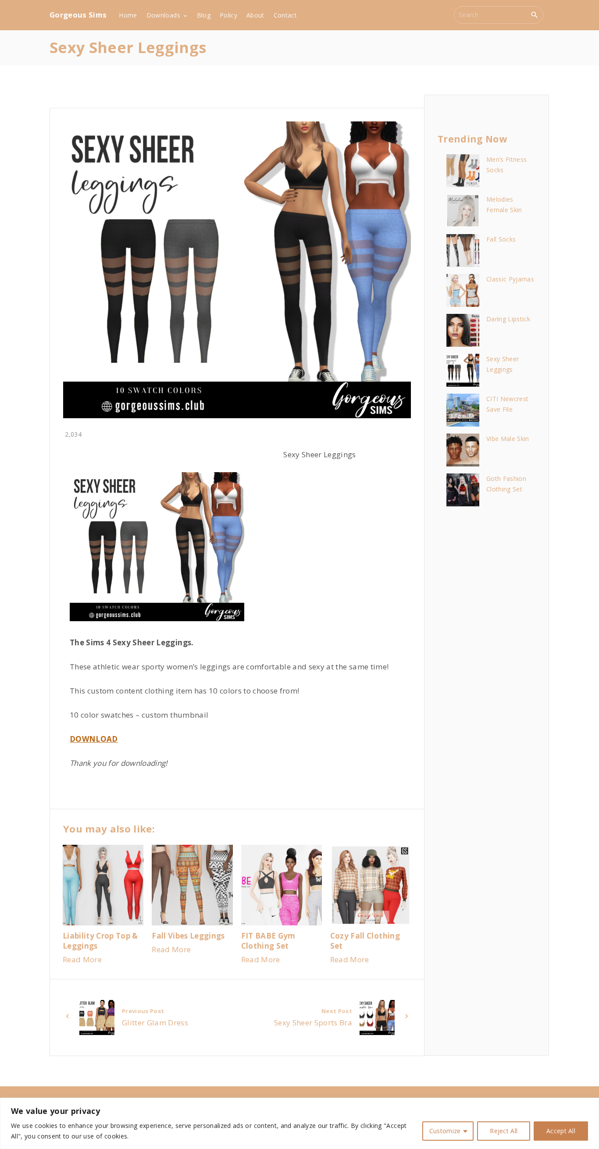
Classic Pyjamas (510, 279)
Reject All (503, 1131)
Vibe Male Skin (507, 438)
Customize (445, 1131)
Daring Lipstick (508, 319)
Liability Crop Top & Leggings (100, 941)
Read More (82, 959)
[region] (299, 1123)
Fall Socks (501, 239)
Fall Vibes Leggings (188, 936)
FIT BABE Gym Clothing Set (268, 941)
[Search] (534, 14)
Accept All (560, 1131)
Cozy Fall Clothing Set (365, 941)
